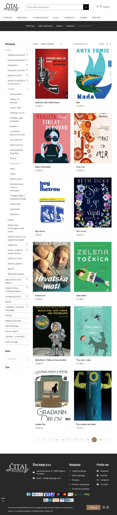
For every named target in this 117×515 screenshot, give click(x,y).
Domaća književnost (16, 60)
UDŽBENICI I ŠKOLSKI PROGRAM (14, 309)
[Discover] (70, 494)
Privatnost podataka (80, 489)
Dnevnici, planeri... (15, 263)
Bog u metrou (40, 231)
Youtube (104, 484)
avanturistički (16, 94)
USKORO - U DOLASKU (15, 336)
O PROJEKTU (69, 17)
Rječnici (11, 268)
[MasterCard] (58, 494)
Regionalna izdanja (16, 274)
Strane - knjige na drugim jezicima (15, 252)
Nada (78, 102)
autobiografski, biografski (16, 151)
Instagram (104, 480)
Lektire (11, 220)
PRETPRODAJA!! (12, 326)
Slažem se (93, 507)
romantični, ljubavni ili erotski (17, 133)
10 (101, 439)
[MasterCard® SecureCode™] (55, 500)
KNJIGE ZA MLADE (13, 321)
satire (12, 168)
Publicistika (12, 65)
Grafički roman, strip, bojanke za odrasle (17, 238)
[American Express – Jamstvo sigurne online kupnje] (47, 500)
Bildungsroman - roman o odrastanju (17, 187)
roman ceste (15, 204)
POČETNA (7, 17)
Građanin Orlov (40, 424)
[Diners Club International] (37, 494)
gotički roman (16, 179)
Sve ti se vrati (81, 231)
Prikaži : (102, 44)
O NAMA (83, 17)
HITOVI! (8, 315)
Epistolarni (14, 214)
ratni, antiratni (16, 139)
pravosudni (15, 209)
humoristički (15, 163)
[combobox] (17, 358)
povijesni (14, 126)
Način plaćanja (78, 475)
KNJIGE (59, 26)
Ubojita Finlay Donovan (43, 166)
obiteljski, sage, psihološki (16, 119)
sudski (12, 174)
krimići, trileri (15, 107)
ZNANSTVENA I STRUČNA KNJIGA (13, 290)
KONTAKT (96, 17)
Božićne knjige (11, 342)
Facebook (104, 471)
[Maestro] (64, 494)
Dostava (75, 480)
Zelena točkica (81, 295)
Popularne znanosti (16, 70)
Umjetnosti (12, 245)
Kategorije (10, 44)
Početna (30, 26)
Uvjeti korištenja (79, 471)
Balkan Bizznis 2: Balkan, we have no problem (50, 360)
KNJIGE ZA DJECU (15, 75)
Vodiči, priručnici (15, 258)
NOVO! (8, 302)
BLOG (56, 17)
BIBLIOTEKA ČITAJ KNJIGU (13, 281)
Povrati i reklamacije (80, 484)
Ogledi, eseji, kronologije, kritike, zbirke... (16, 228)
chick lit (13, 158)
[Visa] (49, 494)
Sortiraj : (36, 44)
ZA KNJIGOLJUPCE (40, 17)
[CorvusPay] (82, 494)
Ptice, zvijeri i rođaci (83, 360)
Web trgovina (45, 26)
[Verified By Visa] (62, 500)
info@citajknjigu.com (52, 478)
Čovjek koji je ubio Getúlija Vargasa (47, 102)
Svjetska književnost (16, 55)
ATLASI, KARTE (11, 331)
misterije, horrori (17, 113)
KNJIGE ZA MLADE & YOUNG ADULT (16, 82)
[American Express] (29, 494)
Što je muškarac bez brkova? (86, 424)
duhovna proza (16, 145)
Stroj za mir (80, 166)
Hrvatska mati (40, 295)
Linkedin (103, 475)
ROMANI (70, 26)
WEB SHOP (22, 17)
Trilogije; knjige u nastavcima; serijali (18, 197)
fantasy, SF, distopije (15, 101)
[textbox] (16, 358)
